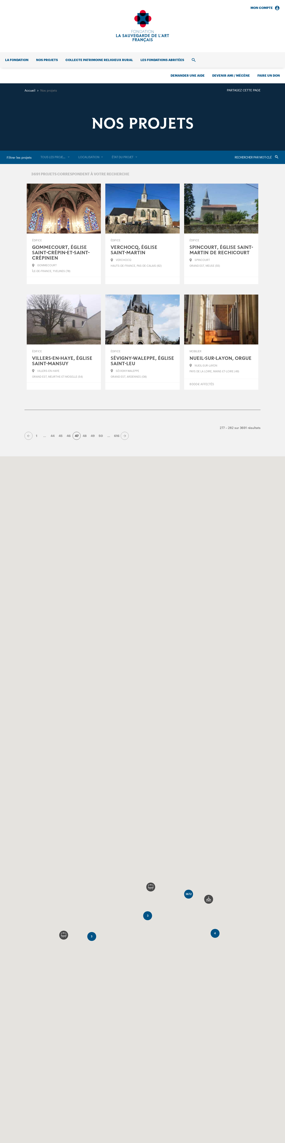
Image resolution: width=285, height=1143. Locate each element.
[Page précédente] (28, 436)
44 (53, 436)
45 (61, 436)
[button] (208, 899)
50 (101, 436)
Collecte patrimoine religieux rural (99, 60)
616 (116, 436)
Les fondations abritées (162, 60)
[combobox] (55, 157)
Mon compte (261, 8)
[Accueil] (142, 26)
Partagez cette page (244, 90)
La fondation (16, 60)
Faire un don (268, 75)
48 (85, 436)
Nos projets (47, 60)
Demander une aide (188, 75)
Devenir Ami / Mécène (231, 75)
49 (93, 436)
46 (69, 436)
